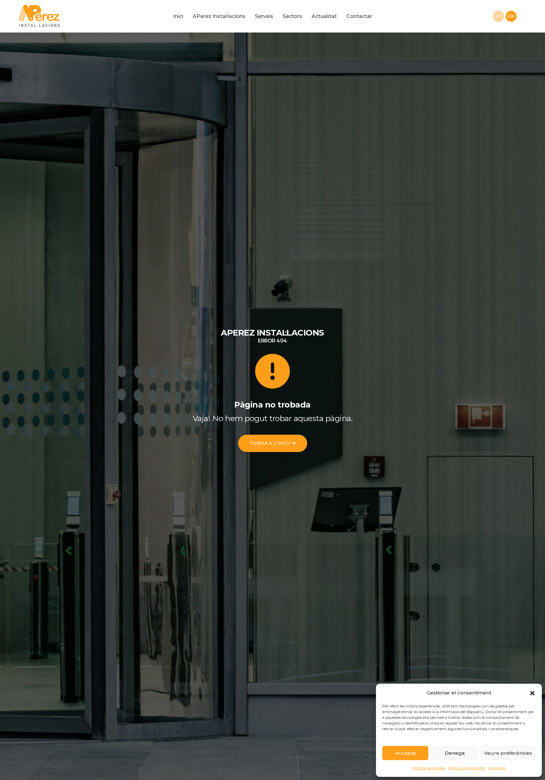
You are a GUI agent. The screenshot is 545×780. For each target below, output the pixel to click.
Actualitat (324, 16)
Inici (178, 16)
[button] (532, 693)
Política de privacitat (466, 767)
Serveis (264, 16)
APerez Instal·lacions (219, 16)
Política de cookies (429, 767)
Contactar (359, 16)
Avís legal (497, 767)
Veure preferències (508, 753)
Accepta (405, 753)
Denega (455, 753)
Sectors (292, 16)
